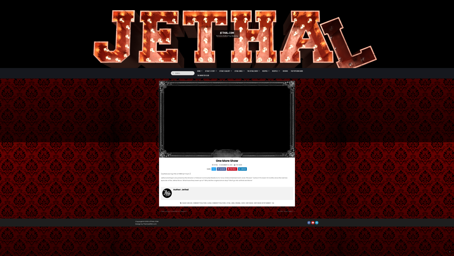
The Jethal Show (252, 71)
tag (273, 203)
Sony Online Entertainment (262, 203)
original (238, 203)
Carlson (189, 203)
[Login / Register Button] (316, 222)
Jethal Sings (239, 71)
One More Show (227, 161)
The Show (239, 165)
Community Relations (200, 203)
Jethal (216, 165)
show (243, 203)
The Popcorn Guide (297, 71)
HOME (199, 71)
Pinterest (233, 169)
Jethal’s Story (210, 71)
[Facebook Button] (309, 222)
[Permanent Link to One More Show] (227, 119)
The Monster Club (203, 75)
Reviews (285, 71)
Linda (233, 203)
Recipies (265, 71)
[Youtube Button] (312, 222)
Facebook (222, 169)
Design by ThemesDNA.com (146, 224)
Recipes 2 (275, 71)
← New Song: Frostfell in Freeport (173, 211)
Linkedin (243, 169)
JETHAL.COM (227, 32)
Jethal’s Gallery (224, 71)
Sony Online (249, 203)
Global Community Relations (216, 203)
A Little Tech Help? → (286, 211)
